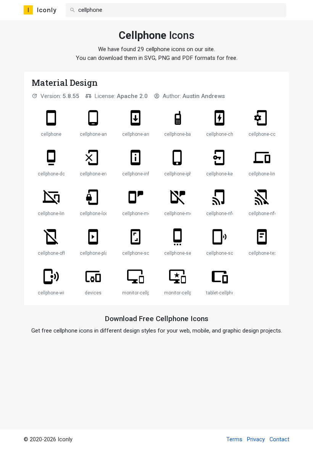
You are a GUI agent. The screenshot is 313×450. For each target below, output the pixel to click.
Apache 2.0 (132, 96)
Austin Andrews (203, 96)
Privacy (256, 439)
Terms (234, 439)
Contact (279, 439)
